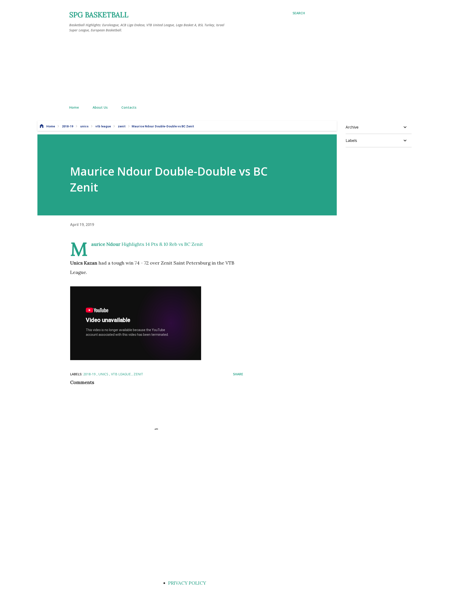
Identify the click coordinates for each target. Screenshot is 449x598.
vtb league (121, 374)
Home (74, 107)
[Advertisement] (187, 69)
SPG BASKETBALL (98, 14)
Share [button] (238, 374)
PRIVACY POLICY (187, 583)
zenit (138, 374)
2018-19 (90, 374)
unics (103, 374)
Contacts (128, 107)
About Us (100, 107)
